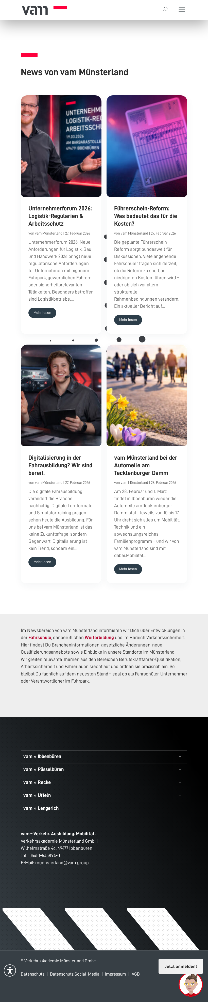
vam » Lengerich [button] (41, 808)
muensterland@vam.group (62, 862)
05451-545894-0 (44, 855)
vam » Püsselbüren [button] (43, 769)
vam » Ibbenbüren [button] (42, 756)
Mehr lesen (42, 313)
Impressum (115, 974)
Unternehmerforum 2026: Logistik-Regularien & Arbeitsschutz (60, 216)
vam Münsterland (48, 233)
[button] (182, 10)
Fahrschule (39, 637)
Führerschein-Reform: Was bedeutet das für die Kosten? (145, 216)
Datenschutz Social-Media (74, 974)
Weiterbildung (99, 637)
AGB (136, 974)
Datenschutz (32, 974)
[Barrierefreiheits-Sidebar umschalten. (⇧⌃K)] (10, 970)
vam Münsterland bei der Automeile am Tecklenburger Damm (145, 465)
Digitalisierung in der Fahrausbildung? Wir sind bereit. (60, 465)
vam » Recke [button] (37, 782)
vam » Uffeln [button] (37, 795)
